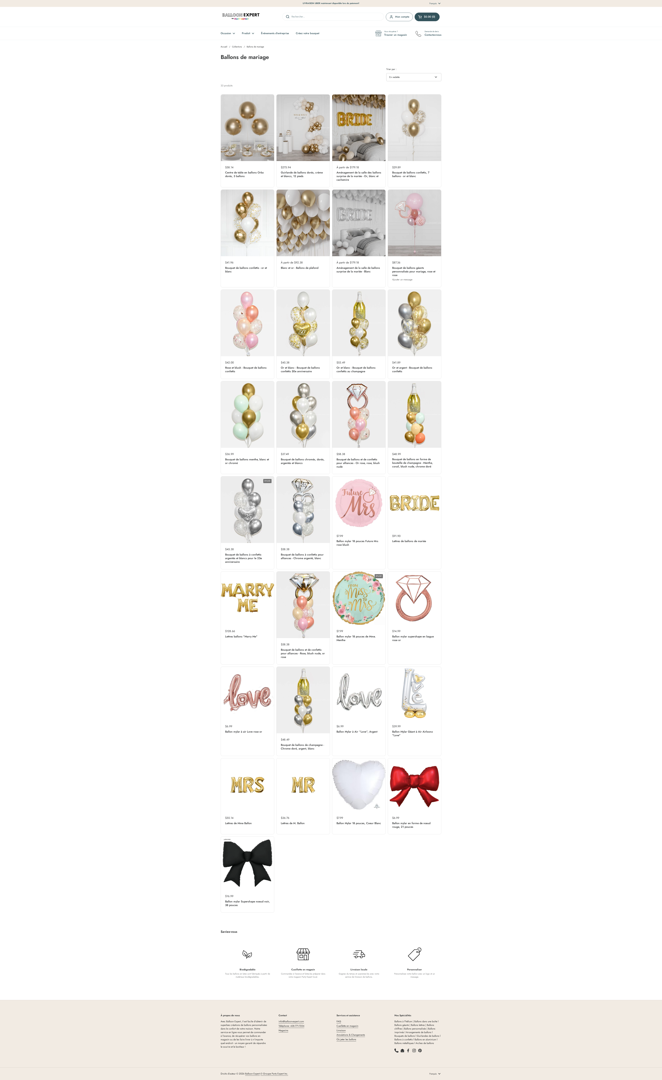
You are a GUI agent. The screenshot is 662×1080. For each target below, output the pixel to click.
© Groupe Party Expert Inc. (274, 1073)
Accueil (224, 46)
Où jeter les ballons (346, 1039)
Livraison (341, 1030)
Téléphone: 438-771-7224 (291, 1026)
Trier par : (391, 69)
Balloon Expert (252, 1073)
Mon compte (402, 17)
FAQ (339, 1021)
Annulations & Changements (351, 1035)
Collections (237, 46)
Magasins (283, 1030)
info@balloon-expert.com (291, 1021)
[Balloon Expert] (241, 17)
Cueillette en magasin (347, 1026)
